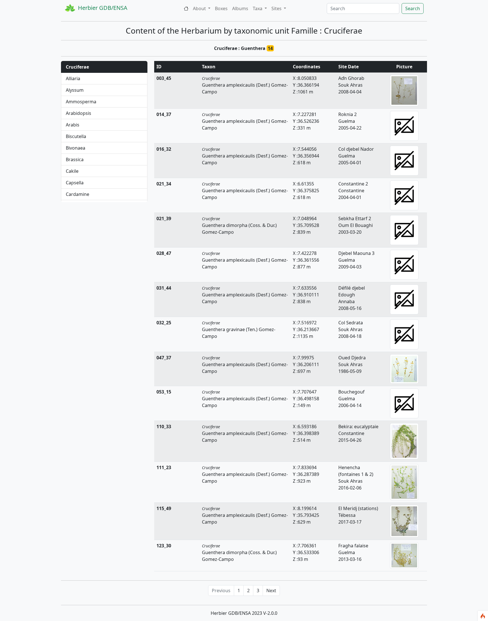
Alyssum (75, 90)
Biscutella (76, 136)
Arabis (72, 125)
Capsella (75, 183)
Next (271, 590)
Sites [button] (277, 8)
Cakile (72, 171)
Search (412, 8)
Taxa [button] (258, 8)
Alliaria (73, 78)
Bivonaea (75, 148)
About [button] (200, 8)
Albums (240, 8)
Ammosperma (81, 102)
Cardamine (77, 194)
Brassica (75, 159)
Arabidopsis (78, 113)
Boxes (221, 8)
